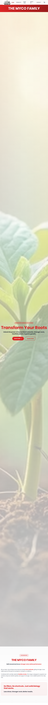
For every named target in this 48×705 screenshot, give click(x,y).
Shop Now (17, 338)
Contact (39, 2)
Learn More (30, 338)
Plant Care (24, 2)
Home (13, 2)
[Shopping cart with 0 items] (44, 2)
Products (18, 2)
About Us (31, 2)
